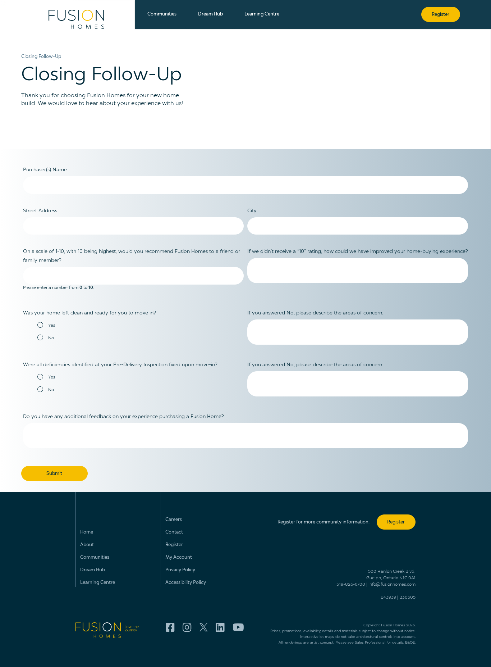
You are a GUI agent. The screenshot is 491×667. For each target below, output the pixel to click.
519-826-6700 (350, 584)
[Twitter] (203, 628)
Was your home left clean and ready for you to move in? (89, 313)
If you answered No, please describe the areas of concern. (315, 313)
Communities (94, 557)
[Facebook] (170, 627)
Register (174, 545)
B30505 (407, 597)
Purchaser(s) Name (45, 169)
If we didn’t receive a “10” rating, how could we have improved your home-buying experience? (357, 251)
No (51, 338)
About (87, 545)
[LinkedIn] (220, 627)
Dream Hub (92, 570)
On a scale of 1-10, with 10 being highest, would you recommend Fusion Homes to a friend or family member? (131, 256)
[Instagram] (187, 627)
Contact (174, 532)
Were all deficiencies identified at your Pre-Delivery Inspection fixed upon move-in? (120, 364)
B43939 (388, 597)
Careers (173, 519)
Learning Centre (97, 582)
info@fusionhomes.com (392, 584)
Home (86, 532)
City (252, 210)
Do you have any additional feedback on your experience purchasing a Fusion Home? (123, 416)
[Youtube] (238, 627)
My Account (178, 557)
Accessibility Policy (185, 582)
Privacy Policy (180, 570)
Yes (51, 325)
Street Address (40, 210)
